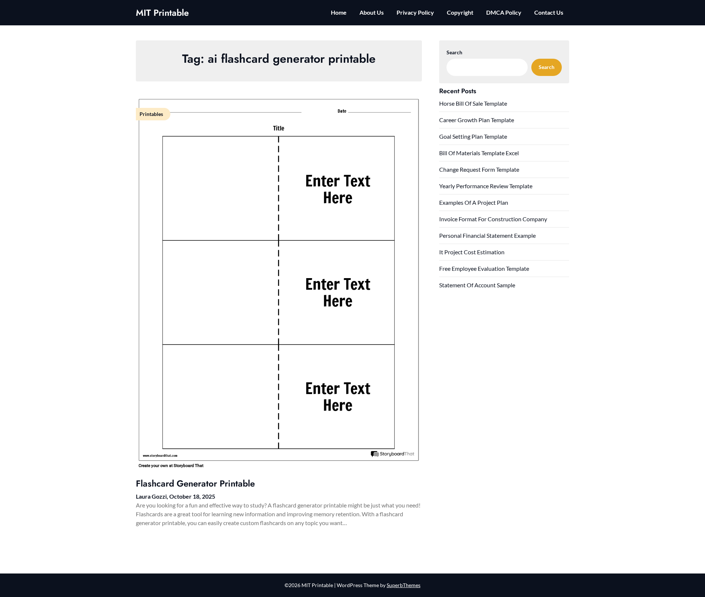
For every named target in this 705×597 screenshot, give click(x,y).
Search (454, 52)
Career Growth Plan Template (476, 119)
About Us (371, 12)
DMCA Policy (503, 12)
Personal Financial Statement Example (487, 235)
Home (339, 12)
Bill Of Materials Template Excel (479, 152)
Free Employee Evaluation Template (484, 268)
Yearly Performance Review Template (485, 185)
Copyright (460, 12)
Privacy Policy (415, 12)
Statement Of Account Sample (477, 284)
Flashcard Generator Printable (195, 483)
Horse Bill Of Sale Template (473, 103)
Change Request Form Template (479, 169)
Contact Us (548, 12)
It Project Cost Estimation (472, 251)
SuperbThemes (403, 585)
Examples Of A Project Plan (473, 202)
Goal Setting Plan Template (473, 136)
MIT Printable (162, 12)
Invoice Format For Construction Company (493, 218)
